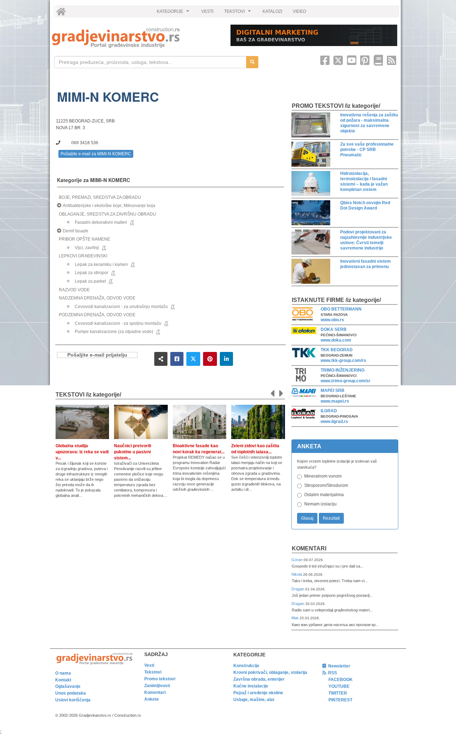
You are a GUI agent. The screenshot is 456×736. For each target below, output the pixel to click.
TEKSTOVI (238, 13)
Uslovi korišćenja (72, 699)
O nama (63, 673)
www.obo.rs (332, 319)
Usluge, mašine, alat (253, 699)
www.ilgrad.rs (334, 421)
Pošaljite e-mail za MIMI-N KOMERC (96, 153)
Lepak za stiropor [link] (91, 272)
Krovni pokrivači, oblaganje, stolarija (270, 672)
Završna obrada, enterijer (259, 679)
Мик (295, 618)
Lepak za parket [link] (90, 281)
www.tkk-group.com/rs (343, 360)
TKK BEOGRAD (337, 349)
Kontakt (63, 679)
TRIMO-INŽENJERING (342, 370)
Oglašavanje (68, 686)
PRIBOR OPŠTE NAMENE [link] (84, 239)
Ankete (151, 699)
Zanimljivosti (157, 685)
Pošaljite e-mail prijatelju (97, 355)
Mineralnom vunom (323, 476)
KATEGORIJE (174, 13)
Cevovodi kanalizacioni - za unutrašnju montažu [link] (121, 306)
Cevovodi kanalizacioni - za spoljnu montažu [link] (118, 323)
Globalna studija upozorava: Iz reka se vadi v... (82, 451)
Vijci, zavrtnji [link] (87, 247)
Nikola (297, 574)
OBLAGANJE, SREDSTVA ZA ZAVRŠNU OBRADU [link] (107, 214)
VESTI (207, 11)
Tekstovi (152, 672)
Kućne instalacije (250, 686)
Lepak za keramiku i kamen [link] (101, 264)
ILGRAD (329, 410)
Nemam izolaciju (320, 503)
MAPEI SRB (332, 390)
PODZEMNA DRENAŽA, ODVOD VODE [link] (97, 314)
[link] (136, 38)
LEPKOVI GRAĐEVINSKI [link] (83, 255)
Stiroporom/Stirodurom (326, 485)
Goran (297, 560)
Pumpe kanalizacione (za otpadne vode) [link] (114, 331)
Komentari (309, 548)
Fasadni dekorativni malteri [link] (101, 222)
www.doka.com (336, 340)
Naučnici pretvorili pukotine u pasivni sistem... (132, 451)
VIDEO (299, 11)
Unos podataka (70, 693)
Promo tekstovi (159, 678)
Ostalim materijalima (324, 494)
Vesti (149, 665)
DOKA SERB (334, 329)
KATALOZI (272, 11)
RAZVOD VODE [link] (74, 289)
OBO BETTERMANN (341, 309)
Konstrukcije (246, 665)
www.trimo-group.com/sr (345, 380)
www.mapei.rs (335, 401)
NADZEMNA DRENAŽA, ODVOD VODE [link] (97, 298)
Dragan (298, 589)
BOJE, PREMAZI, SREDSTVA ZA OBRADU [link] (100, 197)
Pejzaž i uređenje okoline (258, 692)
